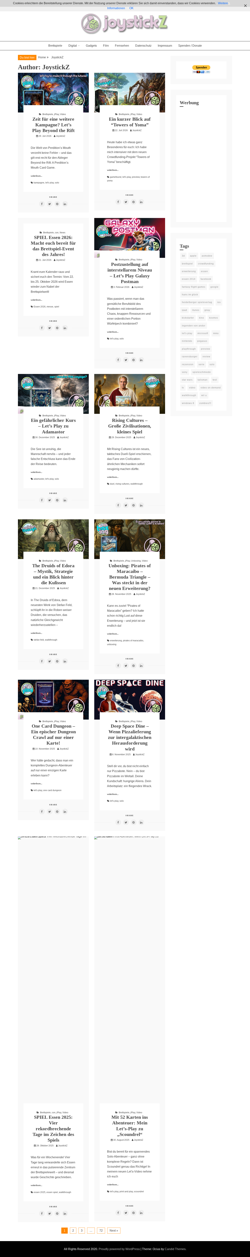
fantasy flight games (193, 287)
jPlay (56, 114)
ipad (184, 310)
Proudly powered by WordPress (120, 1249)
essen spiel (52, 1192)
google (214, 287)
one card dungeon (52, 790)
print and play (126, 1191)
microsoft (202, 333)
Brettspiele (55, 45)
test (215, 380)
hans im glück (190, 294)
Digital (72, 45)
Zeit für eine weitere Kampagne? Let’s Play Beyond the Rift (53, 124)
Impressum (165, 45)
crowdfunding (206, 263)
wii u (204, 395)
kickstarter (188, 318)
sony (184, 372)
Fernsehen (122, 45)
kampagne (39, 182)
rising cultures (122, 484)
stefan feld (39, 640)
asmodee (207, 256)
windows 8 (188, 403)
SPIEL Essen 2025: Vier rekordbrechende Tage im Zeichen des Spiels (53, 1129)
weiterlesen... (36, 176)
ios (219, 302)
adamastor (39, 479)
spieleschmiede (202, 372)
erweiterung (116, 640)
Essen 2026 (40, 306)
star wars (187, 380)
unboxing (111, 644)
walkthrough (136, 484)
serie (201, 364)
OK (131, 8)
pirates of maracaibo (133, 640)
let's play (49, 182)
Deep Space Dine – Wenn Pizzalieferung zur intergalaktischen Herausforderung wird (129, 737)
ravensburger (189, 356)
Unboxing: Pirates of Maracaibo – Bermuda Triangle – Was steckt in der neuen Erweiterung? (130, 577)
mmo (216, 333)
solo (57, 182)
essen (204, 271)
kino (201, 318)
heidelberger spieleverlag (197, 302)
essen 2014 (188, 279)
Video (63, 114)
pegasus (202, 341)
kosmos (213, 318)
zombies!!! (205, 403)
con (57, 232)
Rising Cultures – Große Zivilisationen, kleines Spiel (129, 426)
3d (183, 256)
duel (112, 484)
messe (50, 306)
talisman (203, 380)
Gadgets (91, 45)
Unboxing (136, 561)
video (192, 387)
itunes (195, 310)
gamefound (115, 177)
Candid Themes (175, 1249)
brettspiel (187, 263)
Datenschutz (143, 45)
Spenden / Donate (190, 45)
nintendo (187, 341)
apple (193, 256)
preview (136, 177)
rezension (187, 364)
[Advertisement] (201, 163)
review (206, 356)
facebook (206, 279)
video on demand (211, 387)
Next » (114, 1230)
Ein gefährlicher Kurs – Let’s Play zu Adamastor (53, 426)
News (62, 232)
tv (183, 387)
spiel (56, 306)
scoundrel (139, 1191)
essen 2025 (39, 1192)
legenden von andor (193, 325)
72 (101, 1230)
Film (106, 45)
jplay (207, 310)
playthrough (189, 349)
